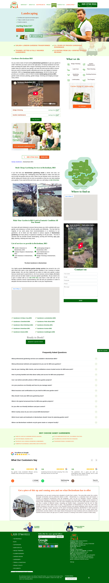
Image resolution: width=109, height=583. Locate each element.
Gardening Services (76, 75)
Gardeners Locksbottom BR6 (46, 318)
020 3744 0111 (32, 157)
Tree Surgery (91, 79)
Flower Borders (18, 553)
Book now (44, 157)
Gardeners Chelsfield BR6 (21, 321)
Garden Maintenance (91, 64)
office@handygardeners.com (81, 552)
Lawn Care (76, 69)
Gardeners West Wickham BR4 (23, 325)
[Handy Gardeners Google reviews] (43, 542)
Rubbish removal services (80, 527)
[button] (91, 460)
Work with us (17, 547)
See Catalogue (37, 36)
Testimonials (17, 538)
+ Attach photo (81, 298)
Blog (14, 541)
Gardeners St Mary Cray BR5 (22, 318)
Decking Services (91, 74)
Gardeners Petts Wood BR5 (46, 321)
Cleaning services (37, 527)
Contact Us (61, 4)
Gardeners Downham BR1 (21, 328)
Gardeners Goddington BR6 (46, 332)
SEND (80, 300)
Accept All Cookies (71, 578)
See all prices (36, 119)
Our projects (40, 4)
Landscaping (75, 79)
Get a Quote (103, 350)
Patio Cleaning (91, 69)
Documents (17, 568)
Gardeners (16, 559)
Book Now (20, 30)
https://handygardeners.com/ (80, 553)
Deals (54, 4)
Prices (48, 4)
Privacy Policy (18, 565)
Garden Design (18, 556)
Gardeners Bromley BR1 (45, 325)
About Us (32, 4)
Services (24, 4)
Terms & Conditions (19, 562)
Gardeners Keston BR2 (44, 328)
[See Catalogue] (82, 109)
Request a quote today (35, 341)
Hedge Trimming (75, 63)
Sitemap (72, 562)
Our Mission (17, 544)
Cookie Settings (69, 575)
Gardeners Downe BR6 (20, 332)
